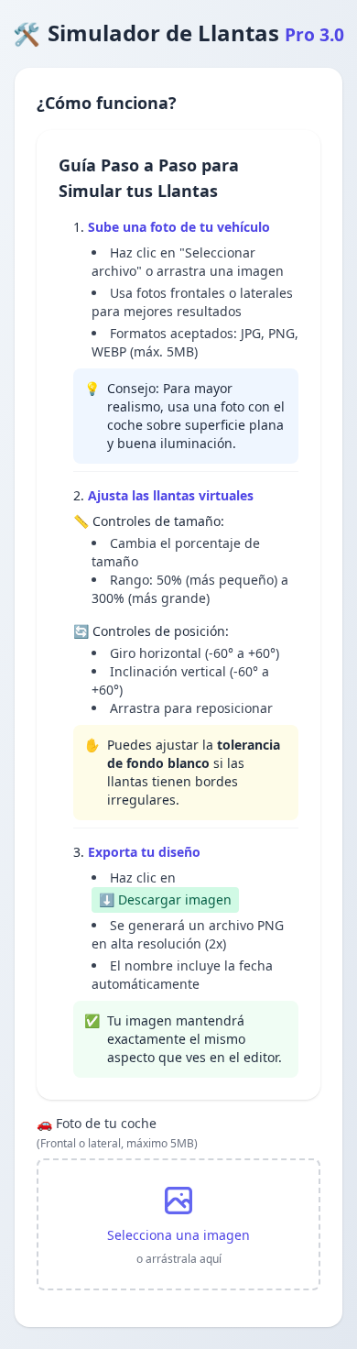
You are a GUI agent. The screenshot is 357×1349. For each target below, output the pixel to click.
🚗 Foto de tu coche (117, 1132)
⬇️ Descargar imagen (165, 899)
